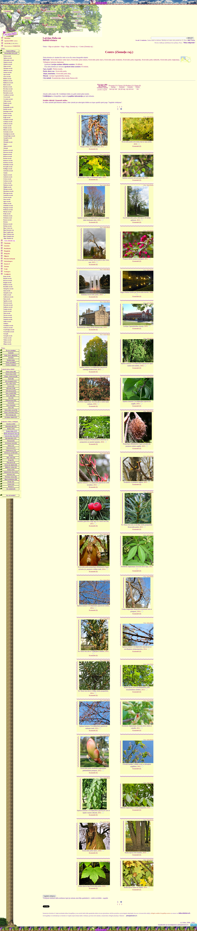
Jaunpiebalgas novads (9, 136)
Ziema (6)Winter (137, 86)
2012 (102, 147)
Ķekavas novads (7, 156)
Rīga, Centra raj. (7, 228)
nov (132, 89)
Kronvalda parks (61, 71)
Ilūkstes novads (7, 130)
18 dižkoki (78, 64)
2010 (135, 144)
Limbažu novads (7, 177)
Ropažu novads (7, 278)
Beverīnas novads (8, 89)
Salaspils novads (7, 293)
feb (138, 89)
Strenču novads (7, 311)
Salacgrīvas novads (8, 288)
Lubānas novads (7, 181)
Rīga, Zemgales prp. (8, 236)
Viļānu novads (7, 342)
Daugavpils (6, 105)
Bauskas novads (7, 87)
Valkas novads (7, 321)
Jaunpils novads (7, 138)
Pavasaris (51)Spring (113, 86)
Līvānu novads (7, 179)
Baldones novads (7, 80)
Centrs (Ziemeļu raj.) (86, 46)
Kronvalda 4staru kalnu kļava (60, 60)
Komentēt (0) (93, 149)
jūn (119, 89)
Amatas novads (7, 72)
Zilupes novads (7, 344)
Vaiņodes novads (7, 319)
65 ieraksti (84, 66)
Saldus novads (7, 295)
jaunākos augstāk (102, 89)
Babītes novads (7, 78)
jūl (122, 89)
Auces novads (7, 76)
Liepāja (5, 173)
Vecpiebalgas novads (8, 329)
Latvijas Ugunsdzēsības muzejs (59, 76)
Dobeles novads (7, 109)
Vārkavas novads (8, 327)
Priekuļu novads (7, 218)
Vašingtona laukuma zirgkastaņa (53, 62)
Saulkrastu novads (8, 297)
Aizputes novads (7, 62)
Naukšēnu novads (8, 195)
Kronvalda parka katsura (79, 60)
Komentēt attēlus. (62, 100)
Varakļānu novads (8, 325)
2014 (103, 569)
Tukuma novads (7, 317)
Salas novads (6, 290)
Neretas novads (7, 197)
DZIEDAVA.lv (101, 3)
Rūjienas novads (7, 284)
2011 (146, 178)
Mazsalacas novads (8, 191)
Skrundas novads (8, 305)
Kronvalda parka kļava (96, 60)
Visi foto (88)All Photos (102, 86)
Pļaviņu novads (7, 211)
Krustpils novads (7, 166)
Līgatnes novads (7, 175)
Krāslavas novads (8, 162)
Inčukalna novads (8, 132)
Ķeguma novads (7, 154)
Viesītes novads (7, 338)
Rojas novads (7, 276)
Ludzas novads (7, 183)
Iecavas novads (7, 125)
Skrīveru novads (7, 303)
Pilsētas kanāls (57, 69)
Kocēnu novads (7, 158)
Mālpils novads (7, 187)
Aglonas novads (7, 58)
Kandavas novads (8, 150)
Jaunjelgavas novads (8, 134)
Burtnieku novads (8, 93)
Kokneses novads (8, 160)
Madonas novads (7, 185)
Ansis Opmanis (149, 154)
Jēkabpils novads (8, 142)
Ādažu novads (7, 56)
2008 (151, 292)
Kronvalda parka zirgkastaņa (169, 60)
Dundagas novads (8, 111)
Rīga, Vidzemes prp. (8, 234)
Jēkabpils (5, 140)
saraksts (11, 41)
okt (130, 89)
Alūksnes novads (7, 70)
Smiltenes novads (8, 307)
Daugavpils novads (8, 107)
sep (127, 89)
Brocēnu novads (7, 91)
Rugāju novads (7, 282)
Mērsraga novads (8, 193)
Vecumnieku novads (8, 331)
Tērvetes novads (7, 315)
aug (124, 89)
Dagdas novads (7, 103)
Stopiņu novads (7, 309)
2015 (99, 369)
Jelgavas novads (7, 146)
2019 (105, 327)
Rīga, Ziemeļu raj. (8, 238)
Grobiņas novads (7, 121)
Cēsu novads (6, 97)
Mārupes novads (7, 189)
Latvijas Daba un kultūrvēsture (52, 39)
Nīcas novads (6, 199)
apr (113, 89)
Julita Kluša (106, 114)
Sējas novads (6, 299)
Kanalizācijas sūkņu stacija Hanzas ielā (64, 78)
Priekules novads (7, 216)
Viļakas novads (7, 340)
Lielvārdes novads (8, 170)
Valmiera (5, 323)
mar (110, 89)
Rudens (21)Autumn (130, 86)
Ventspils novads (7, 336)
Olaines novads (7, 203)
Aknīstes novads (7, 64)
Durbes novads (7, 113)
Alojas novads (7, 66)
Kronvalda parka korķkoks (113, 60)
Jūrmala (5, 148)
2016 (99, 220)
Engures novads (7, 115)
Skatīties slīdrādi (48, 100)
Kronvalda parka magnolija (132, 60)
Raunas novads (7, 220)
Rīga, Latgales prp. (8, 232)
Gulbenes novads (7, 123)
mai (116, 89)
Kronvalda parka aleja (63, 73)
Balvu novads (7, 84)
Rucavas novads (7, 280)
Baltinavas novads (8, 82)
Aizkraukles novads (8, 60)
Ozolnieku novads (8, 205)
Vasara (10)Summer (122, 86)
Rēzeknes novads (7, 224)
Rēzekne (5, 222)
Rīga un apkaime (54, 46)
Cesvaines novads (8, 99)
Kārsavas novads (7, 152)
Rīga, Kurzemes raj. (8, 230)
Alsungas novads (7, 68)
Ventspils (5, 333)
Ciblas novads (7, 101)
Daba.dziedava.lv (12, 46)
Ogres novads (7, 201)
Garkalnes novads (8, 119)
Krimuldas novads (8, 164)
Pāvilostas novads (8, 209)
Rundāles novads (8, 286)
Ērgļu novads (6, 117)
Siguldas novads (7, 301)
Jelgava (5, 144)
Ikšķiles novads (7, 127)
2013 (138, 220)
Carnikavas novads (8, 95)
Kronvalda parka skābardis (151, 60)
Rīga (62, 46)
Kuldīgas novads (7, 168)
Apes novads (6, 74)
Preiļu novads (7, 213)
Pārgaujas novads (8, 207)
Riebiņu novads (7, 226)
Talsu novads (6, 313)
